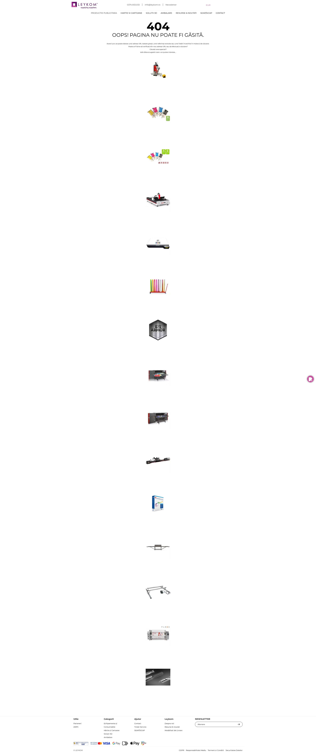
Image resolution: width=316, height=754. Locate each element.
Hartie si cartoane (131, 13)
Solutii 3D (151, 13)
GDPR (181, 750)
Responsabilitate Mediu (196, 750)
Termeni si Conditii (216, 750)
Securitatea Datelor (234, 750)
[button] (310, 379)
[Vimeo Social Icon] (234, 744)
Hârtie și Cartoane (111, 730)
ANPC (76, 727)
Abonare (201, 724)
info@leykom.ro (152, 5)
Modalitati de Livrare (173, 730)
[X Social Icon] (220, 744)
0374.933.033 (133, 5)
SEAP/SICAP (206, 13)
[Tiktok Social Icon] (240, 744)
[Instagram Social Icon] (227, 744)
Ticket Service (140, 727)
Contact (220, 13)
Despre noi (169, 723)
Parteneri (77, 723)
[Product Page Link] (158, 84)
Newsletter (171, 5)
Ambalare (166, 13)
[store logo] (85, 5)
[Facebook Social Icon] (214, 744)
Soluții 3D (108, 734)
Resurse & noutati (186, 13)
